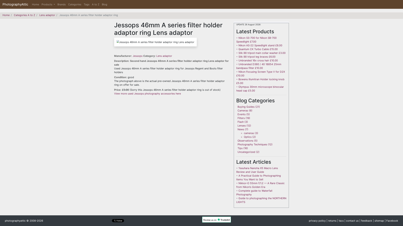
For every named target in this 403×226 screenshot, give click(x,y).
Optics (248, 136)
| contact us (351, 220)
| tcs (340, 220)
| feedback (365, 220)
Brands (61, 4)
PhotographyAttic (15, 4)
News (241, 129)
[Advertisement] (171, 117)
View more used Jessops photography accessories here (147, 93)
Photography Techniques (252, 144)
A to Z (95, 4)
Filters (241, 118)
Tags (86, 4)
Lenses (242, 125)
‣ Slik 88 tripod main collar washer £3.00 (261, 52)
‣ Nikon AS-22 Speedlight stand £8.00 (259, 45)
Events (242, 114)
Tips (240, 148)
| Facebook (391, 220)
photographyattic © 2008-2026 (24, 220)
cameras (249, 133)
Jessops (138, 55)
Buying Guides (246, 106)
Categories (74, 4)
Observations (245, 140)
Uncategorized (246, 151)
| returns (331, 220)
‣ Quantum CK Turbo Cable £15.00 (257, 49)
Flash (241, 121)
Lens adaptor (164, 55)
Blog (104, 4)
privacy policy (317, 220)
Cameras (243, 110)
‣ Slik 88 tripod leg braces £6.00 (255, 56)
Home (36, 4)
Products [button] (47, 4)
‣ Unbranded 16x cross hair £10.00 (257, 60)
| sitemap (378, 220)
